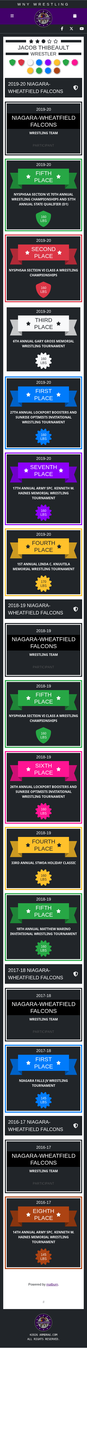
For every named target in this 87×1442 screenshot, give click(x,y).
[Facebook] (62, 28)
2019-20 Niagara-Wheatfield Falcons (35, 87)
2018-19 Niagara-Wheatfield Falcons (35, 609)
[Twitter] (71, 28)
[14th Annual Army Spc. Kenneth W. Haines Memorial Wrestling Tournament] (57, 72)
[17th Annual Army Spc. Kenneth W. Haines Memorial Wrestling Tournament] (48, 63)
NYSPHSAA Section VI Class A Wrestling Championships (43, 272)
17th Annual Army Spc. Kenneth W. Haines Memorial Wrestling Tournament (43, 493)
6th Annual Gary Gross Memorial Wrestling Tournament (43, 343)
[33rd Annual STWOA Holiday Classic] (30, 72)
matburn (52, 1284)
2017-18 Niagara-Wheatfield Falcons (35, 973)
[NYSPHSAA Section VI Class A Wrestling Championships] (21, 63)
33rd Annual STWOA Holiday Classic (43, 863)
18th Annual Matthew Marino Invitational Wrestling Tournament (43, 931)
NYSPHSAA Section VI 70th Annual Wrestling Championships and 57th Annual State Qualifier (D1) (43, 199)
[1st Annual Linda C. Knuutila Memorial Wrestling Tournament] (57, 63)
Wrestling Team (43, 133)
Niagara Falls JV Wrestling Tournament (43, 1083)
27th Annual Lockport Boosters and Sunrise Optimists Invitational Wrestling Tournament (43, 417)
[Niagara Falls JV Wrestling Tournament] (48, 72)
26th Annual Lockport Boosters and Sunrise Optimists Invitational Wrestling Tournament (43, 792)
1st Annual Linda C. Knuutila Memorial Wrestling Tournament (43, 566)
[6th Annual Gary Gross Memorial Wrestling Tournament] (30, 63)
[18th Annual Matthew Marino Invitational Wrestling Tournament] (39, 72)
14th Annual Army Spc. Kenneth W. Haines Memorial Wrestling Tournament (43, 1237)
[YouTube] (81, 28)
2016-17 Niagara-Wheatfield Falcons (35, 1125)
